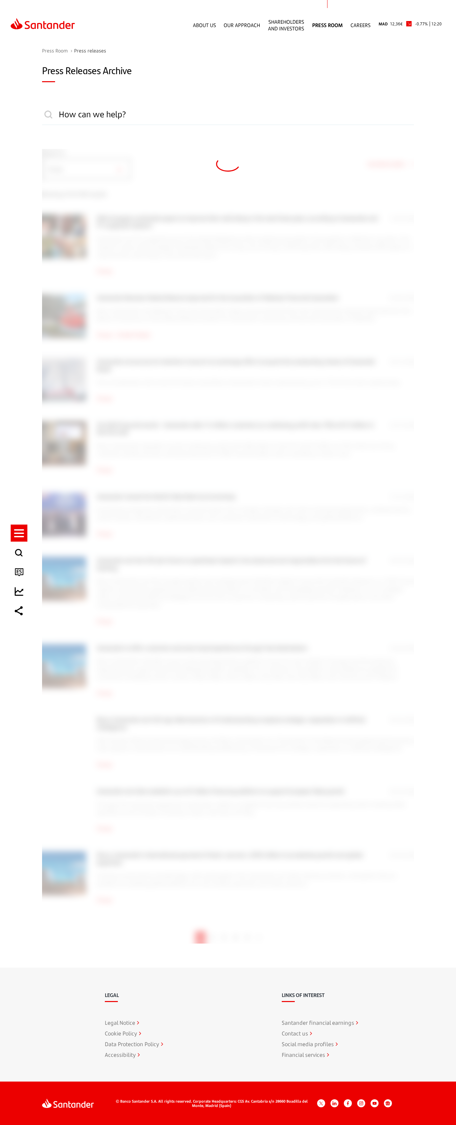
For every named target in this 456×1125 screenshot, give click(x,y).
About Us (204, 25)
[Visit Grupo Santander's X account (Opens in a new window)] (321, 1103)
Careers (361, 25)
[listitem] (19, 533)
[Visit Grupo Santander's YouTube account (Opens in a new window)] (375, 1103)
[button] (19, 533)
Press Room (327, 25)
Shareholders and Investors (286, 25)
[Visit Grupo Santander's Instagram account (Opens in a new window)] (361, 1103)
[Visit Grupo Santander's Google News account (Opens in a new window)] (388, 1103)
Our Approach (242, 25)
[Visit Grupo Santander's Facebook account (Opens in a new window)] (348, 1103)
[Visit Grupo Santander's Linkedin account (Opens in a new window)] (334, 1103)
